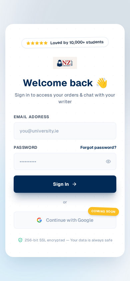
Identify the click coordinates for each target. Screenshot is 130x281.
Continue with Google (69, 220)
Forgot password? (98, 147)
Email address (31, 117)
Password (26, 147)
